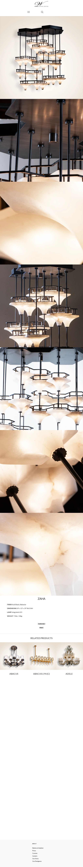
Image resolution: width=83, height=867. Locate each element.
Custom (34, 853)
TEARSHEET (41, 624)
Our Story (35, 858)
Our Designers (37, 861)
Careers (34, 856)
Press (34, 850)
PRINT (41, 627)
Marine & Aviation (37, 848)
